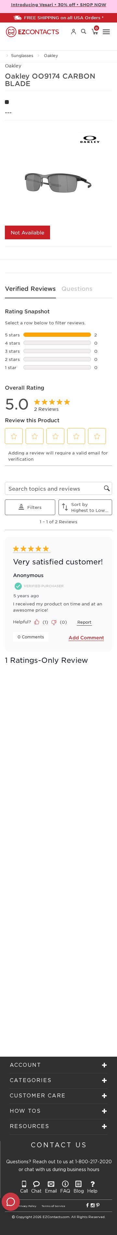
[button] (14, 436)
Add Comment (86, 637)
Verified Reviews (30, 288)
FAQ (65, 1191)
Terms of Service (53, 1206)
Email (51, 1191)
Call (24, 1191)
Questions (77, 288)
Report (84, 622)
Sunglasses (22, 55)
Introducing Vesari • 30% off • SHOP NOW (58, 4)
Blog (78, 1191)
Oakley (51, 55)
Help (92, 1191)
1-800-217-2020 (93, 1162)
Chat (36, 1191)
